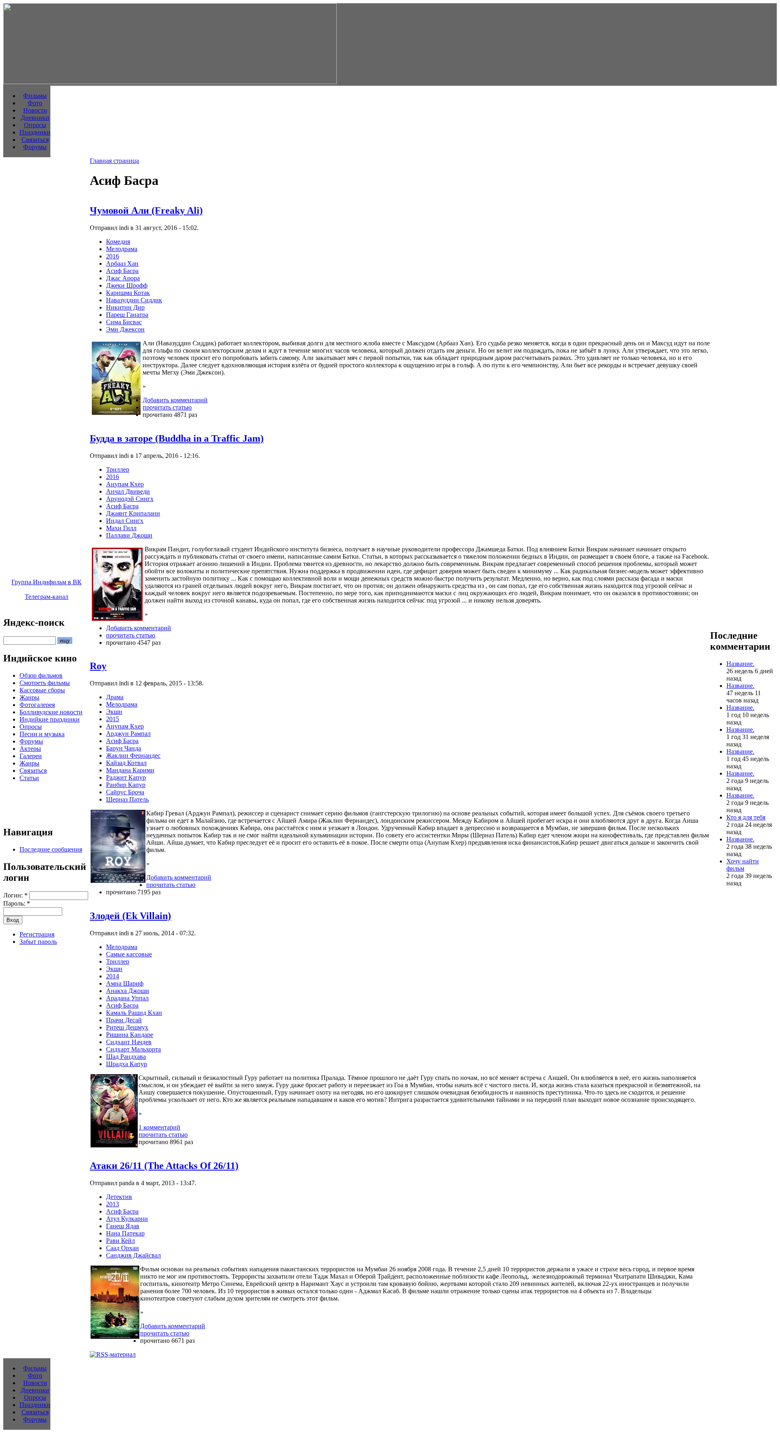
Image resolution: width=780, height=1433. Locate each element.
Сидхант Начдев (129, 1041)
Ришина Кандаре (129, 1034)
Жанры (29, 697)
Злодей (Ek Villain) (130, 916)
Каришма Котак (128, 292)
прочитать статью (167, 407)
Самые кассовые (129, 954)
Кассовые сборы (42, 690)
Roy (98, 666)
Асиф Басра (122, 270)
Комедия (118, 241)
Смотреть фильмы (45, 682)
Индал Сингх (124, 520)
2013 (112, 1204)
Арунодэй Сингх (130, 498)
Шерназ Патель (127, 799)
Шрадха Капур (126, 1063)
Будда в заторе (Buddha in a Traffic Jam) (177, 438)
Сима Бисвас (124, 322)
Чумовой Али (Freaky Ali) (146, 210)
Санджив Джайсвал (133, 1255)
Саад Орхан (122, 1247)
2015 (112, 718)
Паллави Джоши (129, 535)
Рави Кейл (120, 1240)
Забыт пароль (38, 941)
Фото (35, 103)
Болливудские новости (51, 712)
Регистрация (37, 934)
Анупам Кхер (125, 484)
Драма (115, 697)
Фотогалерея (37, 704)
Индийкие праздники (50, 719)
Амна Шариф (124, 983)
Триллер (117, 469)
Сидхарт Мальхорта (133, 1049)
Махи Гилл (121, 528)
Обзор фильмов (41, 675)
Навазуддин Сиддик (134, 300)
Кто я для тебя (745, 817)
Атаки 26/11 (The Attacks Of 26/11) (164, 1165)
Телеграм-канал (46, 596)
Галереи (31, 755)
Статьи (29, 777)
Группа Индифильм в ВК (46, 582)
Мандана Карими (130, 770)
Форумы (35, 146)
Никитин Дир (125, 307)
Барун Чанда (123, 748)
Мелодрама (121, 248)
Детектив (119, 1196)
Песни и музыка (42, 734)
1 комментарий (159, 1127)
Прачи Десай (124, 1020)
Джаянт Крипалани (133, 513)
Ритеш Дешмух (127, 1027)
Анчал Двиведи (128, 491)
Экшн (114, 711)
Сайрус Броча (125, 792)
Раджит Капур (126, 777)
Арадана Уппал (127, 998)
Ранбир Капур (125, 784)
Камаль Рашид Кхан (134, 1012)
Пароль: (16, 903)
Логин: (15, 895)
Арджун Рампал (128, 733)
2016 (112, 256)
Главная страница (114, 160)
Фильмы (35, 95)
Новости (35, 110)
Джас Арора (123, 278)
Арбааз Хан (122, 263)
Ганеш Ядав (122, 1226)
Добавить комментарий (175, 400)
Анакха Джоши (127, 990)
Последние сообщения (51, 849)
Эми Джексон (125, 329)
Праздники (35, 132)
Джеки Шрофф (126, 285)
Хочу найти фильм (742, 865)
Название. (740, 663)
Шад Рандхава (126, 1056)
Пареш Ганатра (127, 314)
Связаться (35, 139)
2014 (112, 976)
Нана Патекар (125, 1233)
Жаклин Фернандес (133, 755)
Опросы (35, 124)
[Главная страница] (170, 81)
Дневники (35, 117)
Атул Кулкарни (127, 1218)
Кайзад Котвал (126, 762)
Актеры (30, 748)
